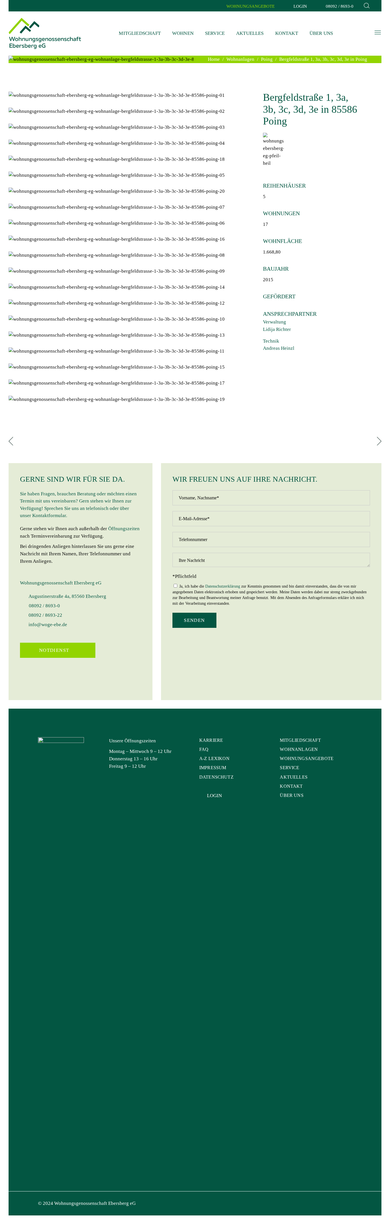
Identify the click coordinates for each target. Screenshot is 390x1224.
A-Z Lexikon (214, 758)
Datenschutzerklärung (222, 586)
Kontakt (291, 786)
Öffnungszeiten (124, 528)
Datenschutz (216, 777)
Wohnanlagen (240, 59)
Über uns (291, 795)
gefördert (279, 296)
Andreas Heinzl (278, 348)
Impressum (212, 767)
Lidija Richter (277, 329)
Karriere (211, 740)
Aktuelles (293, 777)
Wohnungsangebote (306, 758)
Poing (267, 59)
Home (214, 59)
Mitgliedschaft (300, 740)
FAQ (203, 749)
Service (289, 767)
